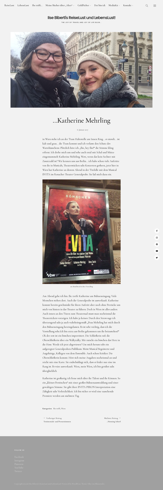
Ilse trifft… (37, 5)
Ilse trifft (56, 408)
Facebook (156, 230)
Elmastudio (99, 484)
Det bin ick (99, 5)
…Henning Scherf (101, 420)
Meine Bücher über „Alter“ (59, 5)
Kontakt (127, 5)
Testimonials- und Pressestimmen (57, 420)
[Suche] (147, 5)
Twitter (156, 257)
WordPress (76, 484)
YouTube (156, 250)
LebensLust (23, 5)
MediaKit (113, 5)
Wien (63, 408)
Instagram (156, 237)
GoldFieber (83, 5)
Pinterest (156, 244)
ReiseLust (9, 5)
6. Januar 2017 (82, 130)
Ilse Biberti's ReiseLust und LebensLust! (81, 18)
